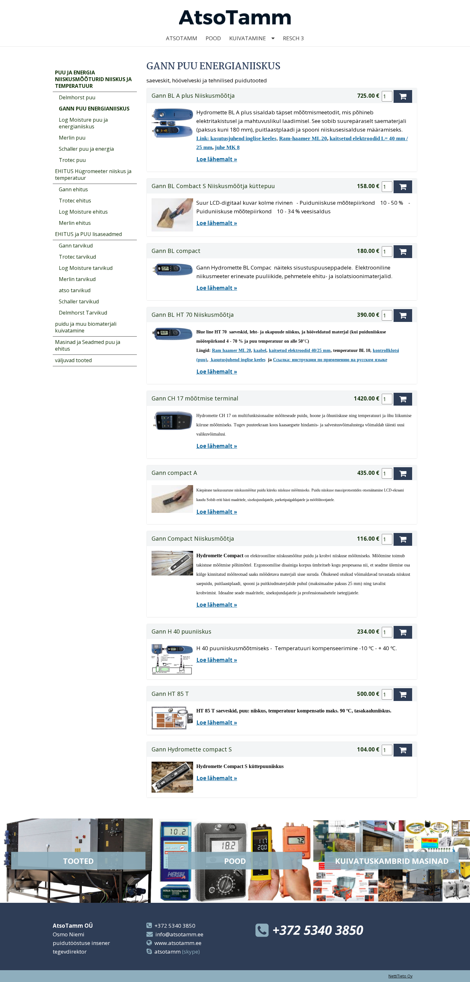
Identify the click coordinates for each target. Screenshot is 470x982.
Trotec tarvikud (77, 256)
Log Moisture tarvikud (86, 267)
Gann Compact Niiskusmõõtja (193, 538)
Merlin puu (72, 137)
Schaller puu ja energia (86, 148)
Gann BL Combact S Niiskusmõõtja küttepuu (213, 186)
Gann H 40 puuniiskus (181, 631)
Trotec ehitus (75, 200)
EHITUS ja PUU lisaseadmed (88, 234)
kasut (216, 359)
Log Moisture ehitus (83, 211)
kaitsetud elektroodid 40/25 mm (300, 350)
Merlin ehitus (75, 222)
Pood (213, 38)
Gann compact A (174, 472)
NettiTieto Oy (400, 976)
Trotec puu (72, 160)
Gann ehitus (73, 189)
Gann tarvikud (76, 245)
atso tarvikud (74, 290)
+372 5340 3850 (174, 925)
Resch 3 (293, 38)
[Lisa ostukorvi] (403, 96)
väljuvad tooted (73, 360)
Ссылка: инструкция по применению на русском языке (330, 359)
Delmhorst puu (77, 97)
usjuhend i (232, 359)
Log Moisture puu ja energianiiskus (83, 123)
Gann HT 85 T (170, 693)
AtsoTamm (181, 38)
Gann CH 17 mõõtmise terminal (195, 398)
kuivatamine (247, 38)
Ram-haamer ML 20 (303, 138)
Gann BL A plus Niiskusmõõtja (193, 95)
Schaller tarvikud (79, 301)
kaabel (260, 350)
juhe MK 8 (227, 147)
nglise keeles (253, 359)
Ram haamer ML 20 (231, 350)
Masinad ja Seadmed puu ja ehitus (87, 345)
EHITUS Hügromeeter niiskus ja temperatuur (93, 174)
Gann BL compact (176, 251)
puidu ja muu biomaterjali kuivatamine (85, 327)
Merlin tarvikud (77, 279)
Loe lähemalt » (216, 159)
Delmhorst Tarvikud (83, 312)
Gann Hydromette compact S (192, 749)
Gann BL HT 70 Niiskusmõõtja (193, 314)
